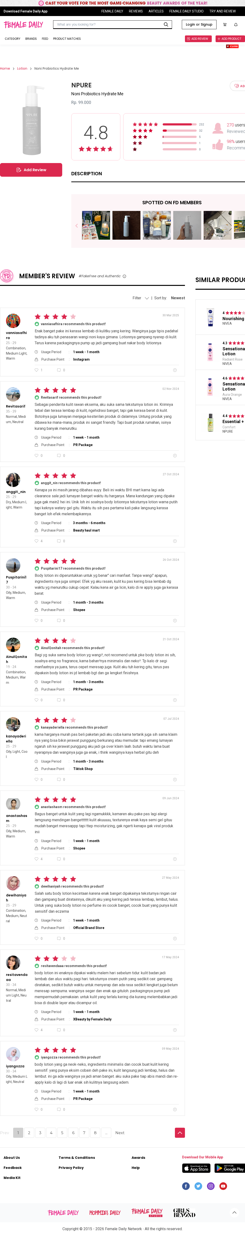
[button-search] (166, 24)
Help (136, 1167)
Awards (138, 1157)
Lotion (22, 68)
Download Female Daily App (25, 11)
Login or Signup (199, 24)
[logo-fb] (186, 1187)
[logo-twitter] (198, 1187)
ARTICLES (156, 11)
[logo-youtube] (223, 1187)
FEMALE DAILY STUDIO (186, 11)
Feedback (13, 1167)
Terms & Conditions (77, 1157)
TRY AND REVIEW (222, 11)
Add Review (35, 170)
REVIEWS (136, 11)
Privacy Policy (71, 1167)
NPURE (228, 431)
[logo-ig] (211, 1187)
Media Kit (12, 1177)
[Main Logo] (23, 24)
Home (5, 68)
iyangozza (15, 1066)
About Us (12, 1157)
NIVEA (227, 323)
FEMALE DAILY (112, 11)
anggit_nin (16, 491)
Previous (80, 226)
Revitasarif (15, 406)
